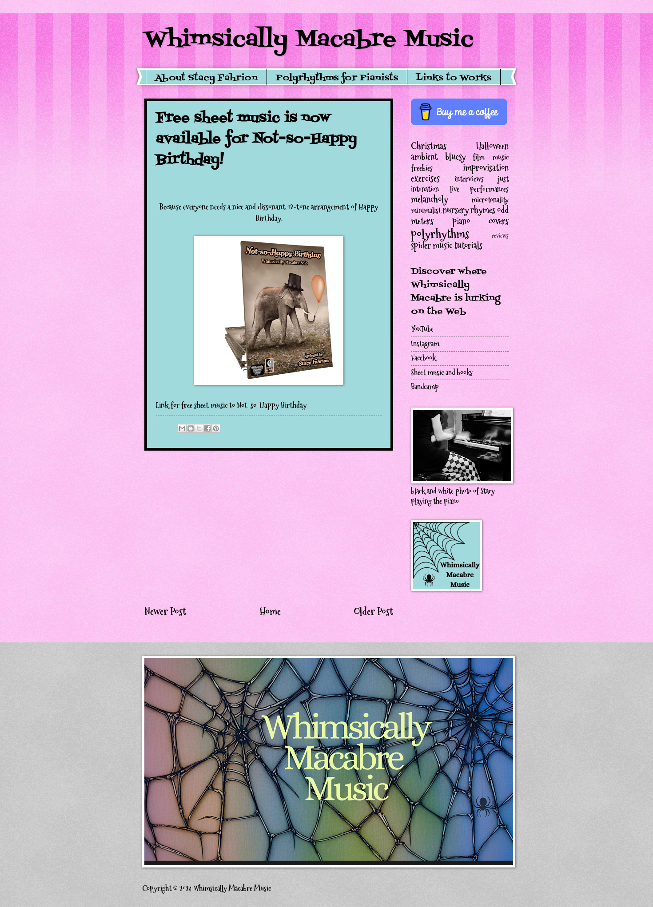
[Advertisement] (268, 527)
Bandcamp (425, 387)
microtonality (490, 200)
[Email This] (182, 428)
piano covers (481, 221)
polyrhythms (440, 234)
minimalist (426, 211)
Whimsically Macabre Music (309, 40)
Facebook (423, 358)
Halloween (492, 146)
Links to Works (453, 78)
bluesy (455, 157)
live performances (479, 189)
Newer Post (165, 611)
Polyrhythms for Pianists (337, 78)
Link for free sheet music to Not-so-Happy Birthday (231, 405)
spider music (431, 245)
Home (270, 611)
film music (491, 157)
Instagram (425, 344)
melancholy (429, 199)
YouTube (422, 329)
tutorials (468, 245)
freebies (422, 168)
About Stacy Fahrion (206, 78)
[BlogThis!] (190, 428)
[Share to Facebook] (207, 428)
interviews (469, 179)
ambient (424, 157)
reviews (500, 236)
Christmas (428, 146)
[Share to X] (199, 428)
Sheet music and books (442, 373)
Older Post (373, 611)
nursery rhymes (469, 210)
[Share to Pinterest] (215, 428)
